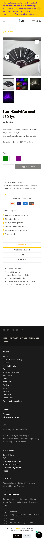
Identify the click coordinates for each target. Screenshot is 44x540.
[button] (39, 535)
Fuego (5, 369)
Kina (27, 188)
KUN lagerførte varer (12, 461)
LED (31, 188)
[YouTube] (17, 330)
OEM (5, 194)
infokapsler (17, 528)
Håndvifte (20, 188)
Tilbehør (33, 185)
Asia (13, 188)
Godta (17, 536)
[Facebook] (4, 330)
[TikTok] (22, 330)
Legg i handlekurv (28, 166)
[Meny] (4, 21)
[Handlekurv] (40, 21)
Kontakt (13, 338)
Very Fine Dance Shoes (12, 401)
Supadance (8, 397)
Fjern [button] (39, 8)
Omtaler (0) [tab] (22, 260)
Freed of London (10, 366)
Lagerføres (18, 185)
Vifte (35, 188)
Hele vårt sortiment (11, 464)
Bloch (5, 356)
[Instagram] (8, 330)
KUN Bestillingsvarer (12, 467)
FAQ (4, 458)
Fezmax (6, 362)
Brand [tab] (22, 255)
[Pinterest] (13, 330)
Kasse (5, 341)
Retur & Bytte (8, 455)
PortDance (7, 385)
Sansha (6, 391)
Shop (5, 338)
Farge (5, 153)
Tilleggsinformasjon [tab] (22, 250)
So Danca (7, 394)
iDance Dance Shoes (11, 372)
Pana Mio (7, 381)
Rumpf (6, 388)
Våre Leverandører (11, 417)
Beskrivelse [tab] (22, 245)
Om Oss (23, 338)
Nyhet (26, 185)
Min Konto (34, 338)
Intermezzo (8, 375)
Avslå (27, 536)
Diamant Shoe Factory (12, 359)
